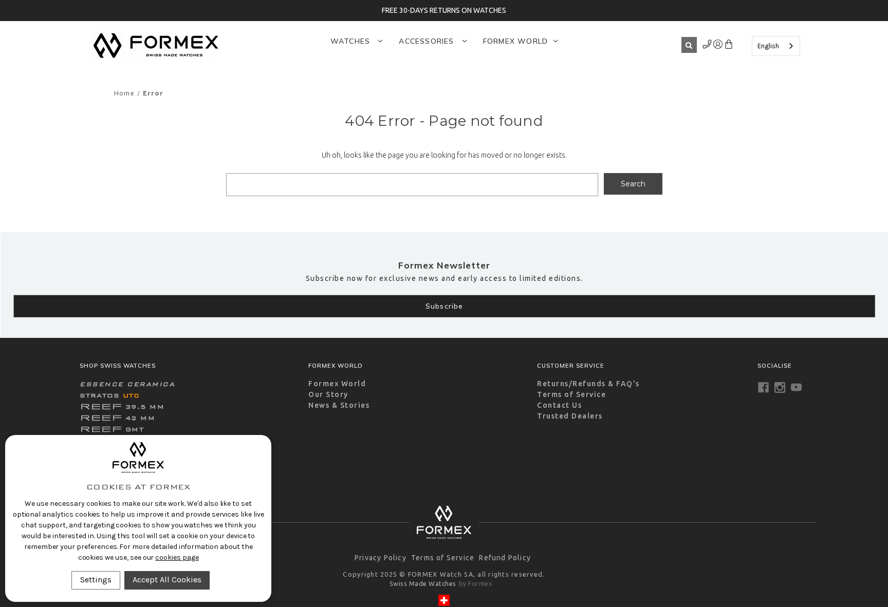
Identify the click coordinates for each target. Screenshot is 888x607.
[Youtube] (796, 387)
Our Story (328, 394)
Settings (96, 579)
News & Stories (338, 405)
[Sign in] (707, 46)
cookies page (176, 557)
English (768, 46)
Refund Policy (505, 558)
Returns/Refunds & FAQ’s (588, 384)
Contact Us (559, 405)
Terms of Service (571, 394)
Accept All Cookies (167, 579)
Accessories (427, 41)
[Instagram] (779, 387)
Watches (351, 41)
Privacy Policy (380, 558)
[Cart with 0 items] (728, 46)
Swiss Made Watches (423, 583)
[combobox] (776, 46)
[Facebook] (763, 387)
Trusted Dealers (570, 416)
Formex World (515, 41)
